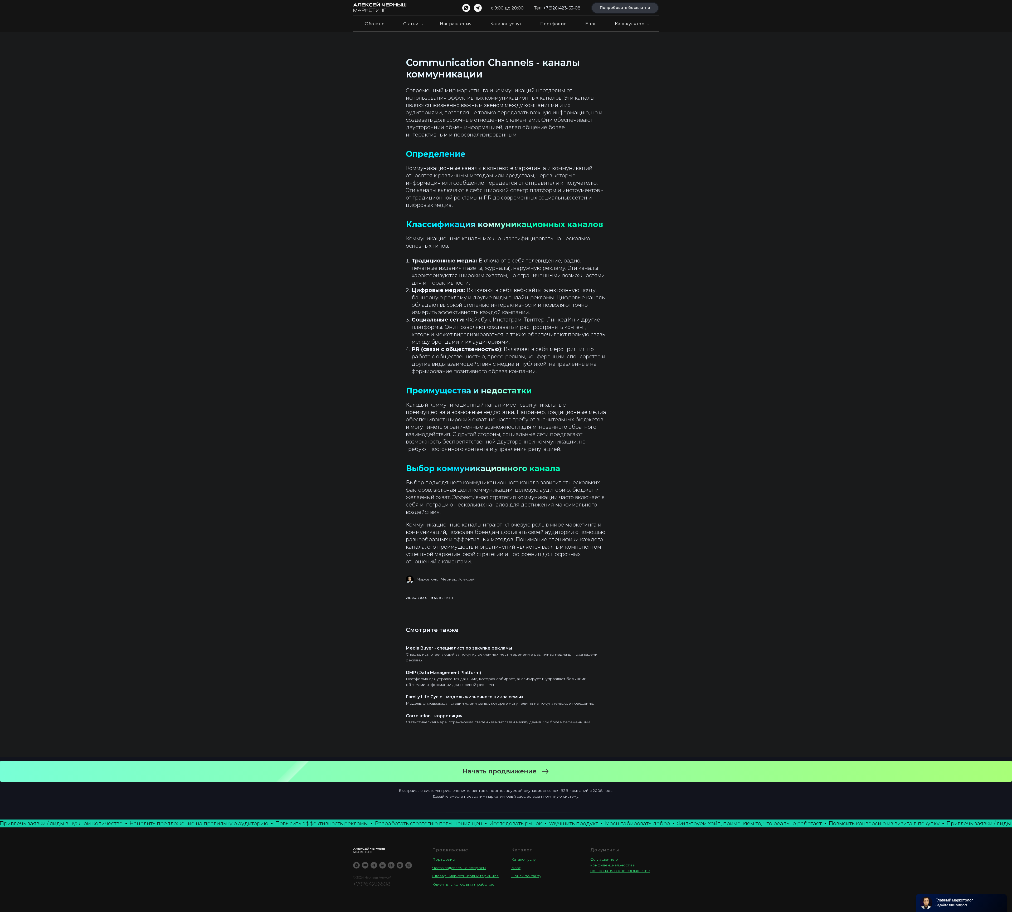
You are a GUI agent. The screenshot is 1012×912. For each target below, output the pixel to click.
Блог (590, 23)
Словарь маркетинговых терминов (465, 876)
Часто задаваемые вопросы (459, 867)
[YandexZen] (400, 865)
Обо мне (375, 23)
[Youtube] (365, 865)
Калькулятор (630, 23)
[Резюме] (391, 865)
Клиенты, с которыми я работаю (463, 884)
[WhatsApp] (356, 865)
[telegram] (478, 8)
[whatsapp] (466, 8)
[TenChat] (408, 865)
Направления (456, 23)
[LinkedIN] (382, 865)
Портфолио (553, 23)
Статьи (411, 23)
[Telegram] (374, 865)
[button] (506, 771)
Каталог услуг (506, 23)
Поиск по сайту (526, 876)
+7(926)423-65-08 (562, 8)
